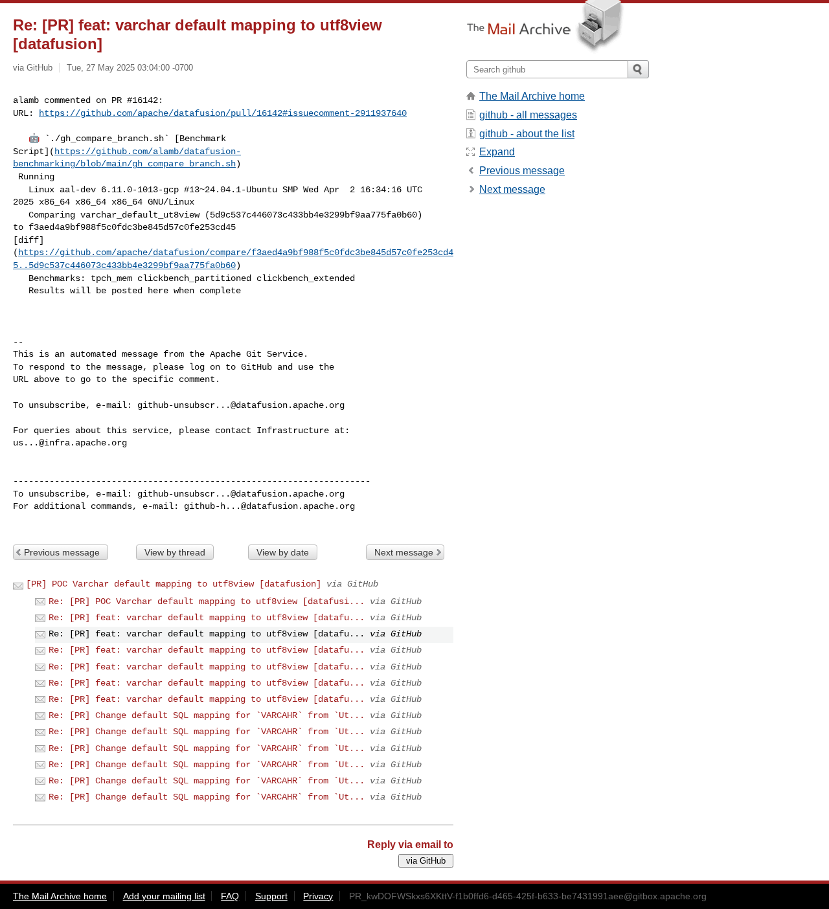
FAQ (230, 896)
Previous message (62, 552)
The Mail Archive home (532, 96)
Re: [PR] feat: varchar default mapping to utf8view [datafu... (207, 617)
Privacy (318, 896)
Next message (403, 552)
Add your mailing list (164, 896)
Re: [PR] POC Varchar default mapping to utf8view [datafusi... (207, 601)
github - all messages (528, 114)
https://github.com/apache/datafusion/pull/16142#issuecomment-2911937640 (223, 113)
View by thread (174, 552)
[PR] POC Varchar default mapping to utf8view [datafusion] (173, 584)
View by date (282, 552)
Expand (497, 151)
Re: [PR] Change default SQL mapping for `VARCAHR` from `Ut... (207, 715)
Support (271, 896)
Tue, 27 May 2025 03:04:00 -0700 (130, 68)
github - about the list (526, 133)
